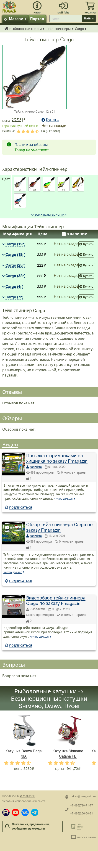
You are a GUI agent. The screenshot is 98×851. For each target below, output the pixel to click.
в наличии (77, 233)
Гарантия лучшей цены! (20, 126)
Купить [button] (52, 119)
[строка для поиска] (65, 18)
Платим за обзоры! (32, 144)
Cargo (79, 28)
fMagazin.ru (6, 28)
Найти (89, 18)
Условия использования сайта (23, 801)
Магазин (17, 18)
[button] (6, 812)
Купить (88, 244)
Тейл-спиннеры (58, 28)
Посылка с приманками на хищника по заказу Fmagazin (57, 458)
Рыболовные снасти (25, 28)
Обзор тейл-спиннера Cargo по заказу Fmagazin (59, 527)
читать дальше (63, 498)
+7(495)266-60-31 (81, 813)
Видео (10, 444)
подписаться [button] (20, 507)
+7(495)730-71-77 (81, 805)
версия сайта (86, 837)
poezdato (36, 466)
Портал (37, 18)
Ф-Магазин (27, 795)
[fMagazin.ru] (9, 6)
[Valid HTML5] (74, 826)
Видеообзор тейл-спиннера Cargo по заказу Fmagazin (55, 600)
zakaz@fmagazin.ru (83, 796)
